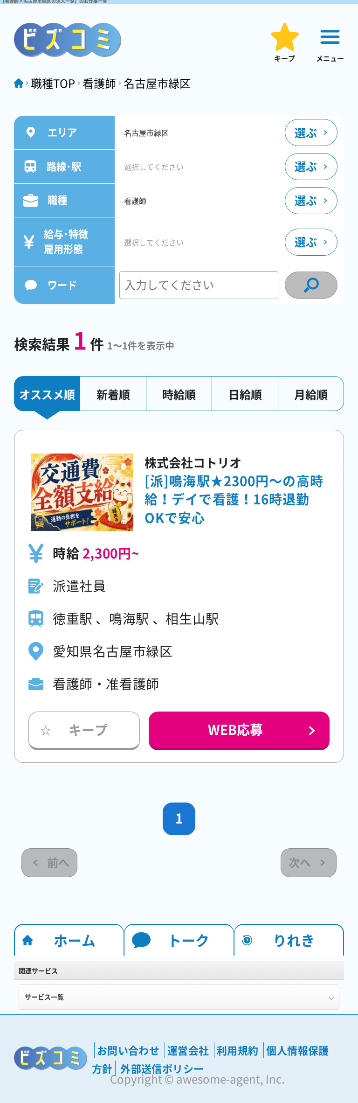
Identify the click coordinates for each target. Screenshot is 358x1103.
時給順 (179, 394)
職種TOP (53, 83)
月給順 (311, 394)
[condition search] (311, 285)
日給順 (245, 394)
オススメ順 (47, 394)
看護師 (99, 83)
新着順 (113, 394)
